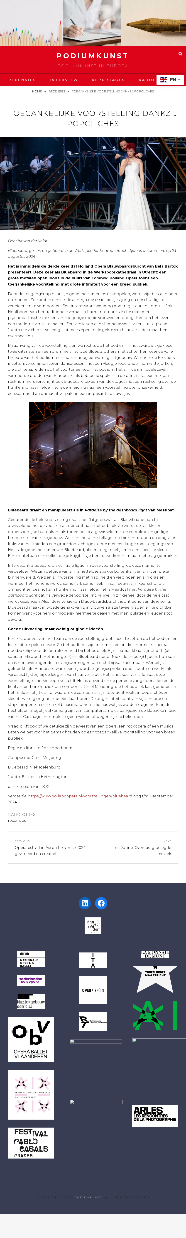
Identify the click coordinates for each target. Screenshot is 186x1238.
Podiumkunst (93, 56)
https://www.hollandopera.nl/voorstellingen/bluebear (79, 796)
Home (37, 91)
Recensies (22, 80)
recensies (57, 91)
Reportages (108, 80)
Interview (64, 80)
